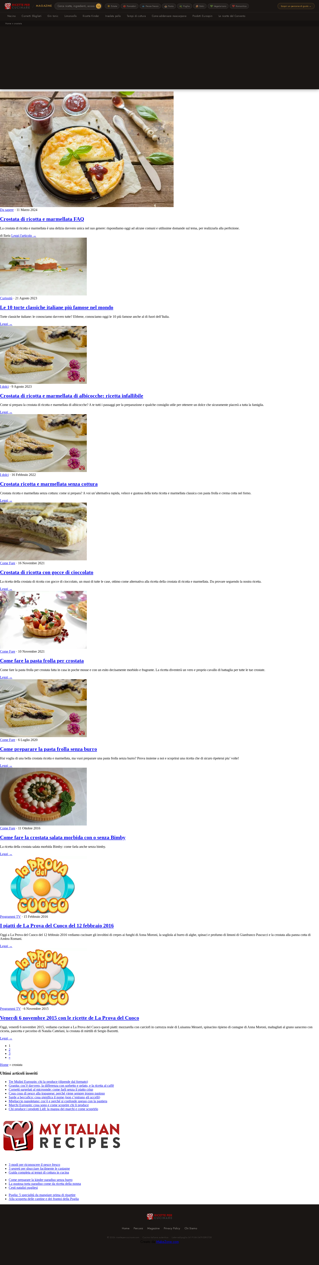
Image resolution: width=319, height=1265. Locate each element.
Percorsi (138, 1228)
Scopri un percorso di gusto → (296, 6)
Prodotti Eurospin (202, 16)
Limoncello (70, 16)
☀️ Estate (112, 6)
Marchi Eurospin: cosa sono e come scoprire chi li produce (49, 1105)
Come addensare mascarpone (169, 16)
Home (8, 23)
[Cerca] (98, 6)
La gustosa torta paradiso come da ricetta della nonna (45, 1184)
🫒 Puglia (184, 6)
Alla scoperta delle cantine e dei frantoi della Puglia (44, 1199)
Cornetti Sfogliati (31, 16)
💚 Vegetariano (218, 6)
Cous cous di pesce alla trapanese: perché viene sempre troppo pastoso (57, 1093)
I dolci (4, 386)
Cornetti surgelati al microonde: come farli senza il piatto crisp (51, 1089)
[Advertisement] (159, 59)
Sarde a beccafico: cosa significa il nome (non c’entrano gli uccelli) (54, 1097)
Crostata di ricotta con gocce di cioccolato (46, 572)
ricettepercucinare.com (127, 1237)
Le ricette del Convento (232, 16)
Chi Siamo (190, 1228)
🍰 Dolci (200, 6)
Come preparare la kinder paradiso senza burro (40, 1180)
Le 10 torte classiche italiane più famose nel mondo (56, 307)
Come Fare (7, 563)
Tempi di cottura (136, 16)
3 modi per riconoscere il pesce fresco (34, 1164)
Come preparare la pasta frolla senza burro (48, 749)
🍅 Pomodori (129, 6)
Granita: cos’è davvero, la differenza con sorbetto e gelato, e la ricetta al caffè (61, 1085)
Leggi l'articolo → (23, 235)
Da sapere (7, 210)
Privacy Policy (172, 1228)
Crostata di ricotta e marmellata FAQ (42, 219)
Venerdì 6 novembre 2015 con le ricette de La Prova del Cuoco (69, 1018)
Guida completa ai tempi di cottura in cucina (39, 1172)
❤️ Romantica (239, 6)
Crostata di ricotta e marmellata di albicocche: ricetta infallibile (71, 396)
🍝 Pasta (169, 6)
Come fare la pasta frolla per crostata (42, 660)
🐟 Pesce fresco (150, 6)
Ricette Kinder (91, 16)
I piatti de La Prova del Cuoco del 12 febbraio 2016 (57, 925)
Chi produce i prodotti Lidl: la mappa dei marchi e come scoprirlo (53, 1109)
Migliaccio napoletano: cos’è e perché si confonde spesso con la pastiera (58, 1101)
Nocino (11, 16)
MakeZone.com (167, 1241)
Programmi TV (10, 916)
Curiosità (6, 298)
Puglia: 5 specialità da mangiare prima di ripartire (42, 1195)
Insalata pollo (113, 16)
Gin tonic (53, 16)
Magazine (44, 6)
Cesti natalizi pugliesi (23, 1187)
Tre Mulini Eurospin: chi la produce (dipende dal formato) (48, 1081)
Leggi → (6, 324)
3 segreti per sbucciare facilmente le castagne (39, 1168)
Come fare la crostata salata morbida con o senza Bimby (62, 837)
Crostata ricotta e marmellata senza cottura (49, 484)
